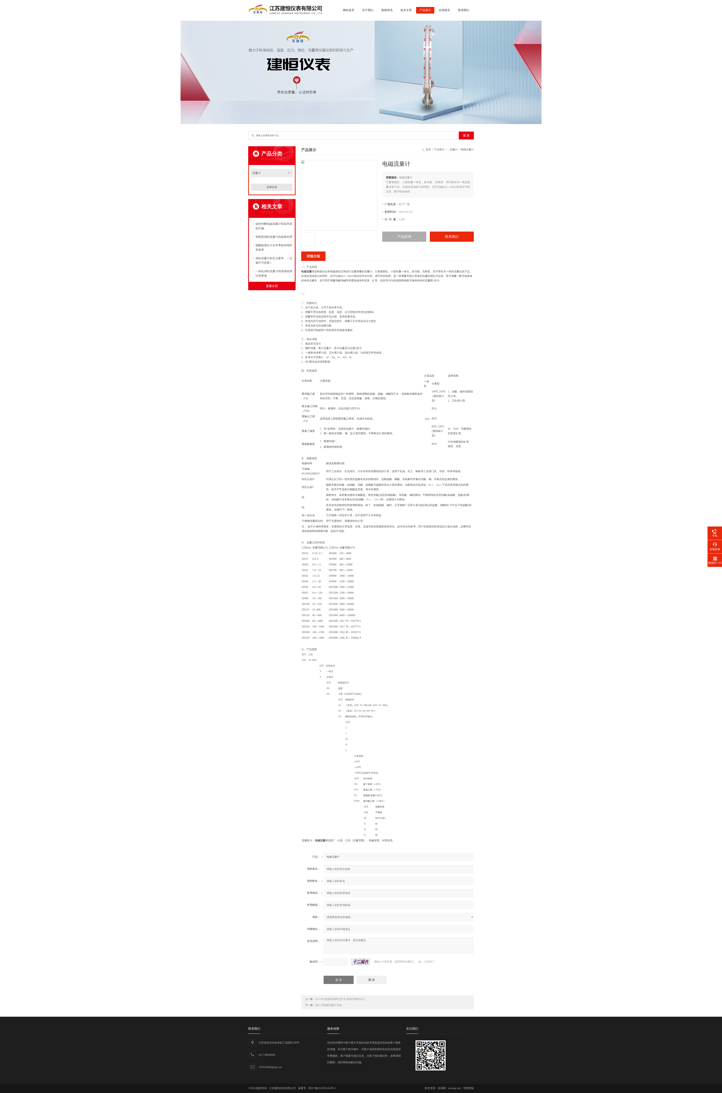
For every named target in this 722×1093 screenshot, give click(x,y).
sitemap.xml (454, 1088)
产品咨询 (404, 237)
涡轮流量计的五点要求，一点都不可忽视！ (274, 260)
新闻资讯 (387, 10)
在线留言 (444, 10)
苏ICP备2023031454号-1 (322, 1088)
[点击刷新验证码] (360, 962)
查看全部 (272, 187)
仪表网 (442, 1088)
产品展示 (425, 10)
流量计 (256, 172)
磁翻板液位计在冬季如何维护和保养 (274, 247)
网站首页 (348, 10)
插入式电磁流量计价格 (328, 1005)
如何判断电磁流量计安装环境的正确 (274, 226)
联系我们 (463, 10)
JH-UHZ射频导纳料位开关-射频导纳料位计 (340, 999)
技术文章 (406, 10)
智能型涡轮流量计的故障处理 (274, 236)
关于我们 (367, 10)
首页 (428, 149)
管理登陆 (468, 1088)
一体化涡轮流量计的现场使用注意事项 (274, 273)
